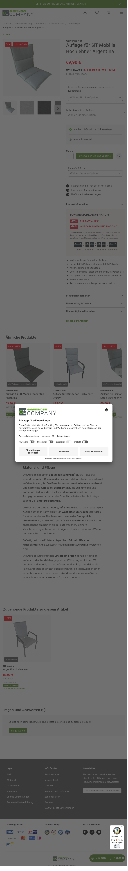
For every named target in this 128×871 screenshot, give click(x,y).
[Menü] (122, 827)
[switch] (117, 846)
